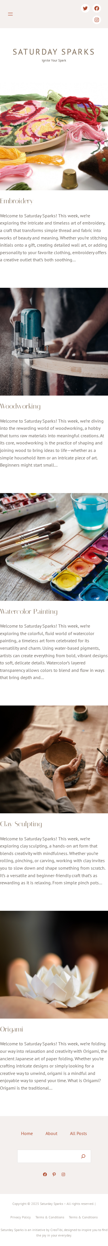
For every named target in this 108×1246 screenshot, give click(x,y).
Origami (11, 1029)
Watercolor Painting (28, 611)
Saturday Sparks (54, 51)
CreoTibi (56, 1230)
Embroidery (16, 201)
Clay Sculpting (21, 824)
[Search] (83, 1156)
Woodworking (20, 406)
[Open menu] (10, 14)
